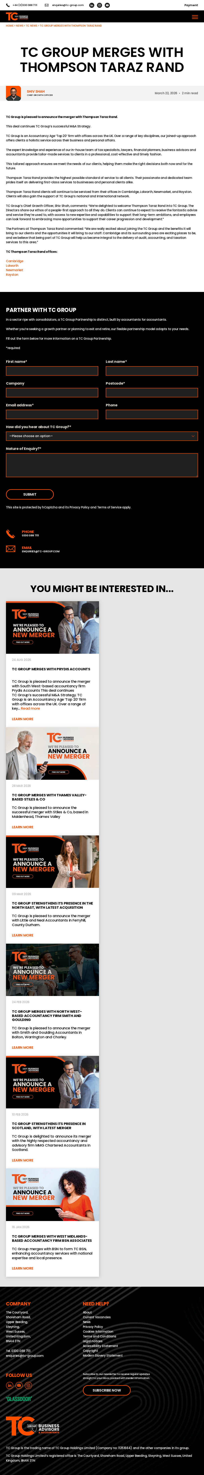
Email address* (20, 405)
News (19, 26)
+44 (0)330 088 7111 (25, 5)
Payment (191, 5)
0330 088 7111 (30, 535)
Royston (12, 275)
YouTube (107, 5)
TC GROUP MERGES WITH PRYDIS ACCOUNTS (52, 664)
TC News (31, 26)
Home (10, 26)
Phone (111, 405)
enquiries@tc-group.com (68, 5)
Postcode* (115, 383)
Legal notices (93, 1341)
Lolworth (12, 266)
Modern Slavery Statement (103, 1355)
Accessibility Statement (100, 1346)
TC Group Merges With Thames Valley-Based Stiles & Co (52, 781)
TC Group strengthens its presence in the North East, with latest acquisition (52, 889)
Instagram (99, 5)
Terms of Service (109, 507)
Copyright (90, 1351)
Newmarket (14, 270)
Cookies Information (98, 1331)
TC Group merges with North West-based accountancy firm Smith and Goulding (52, 1000)
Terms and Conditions (100, 1336)
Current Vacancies (97, 1317)
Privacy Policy (80, 507)
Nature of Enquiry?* (23, 448)
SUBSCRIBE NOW (107, 1390)
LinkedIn (91, 5)
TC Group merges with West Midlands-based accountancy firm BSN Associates (52, 1222)
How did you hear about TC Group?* (38, 427)
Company (15, 383)
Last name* (116, 361)
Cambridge (14, 261)
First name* (16, 361)
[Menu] (195, 16)
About (87, 1312)
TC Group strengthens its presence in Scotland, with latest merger (52, 1112)
